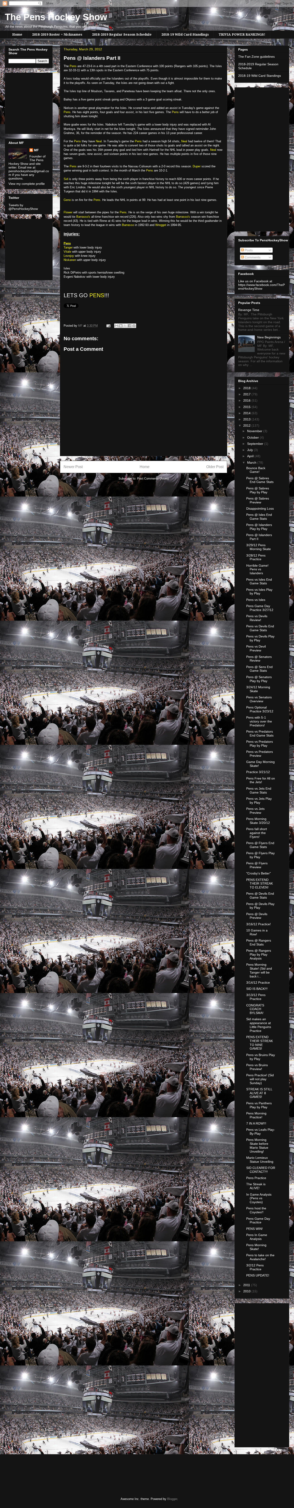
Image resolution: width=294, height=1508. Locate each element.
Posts (248, 250)
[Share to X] (125, 325)
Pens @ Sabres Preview (257, 500)
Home (17, 34)
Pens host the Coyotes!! (256, 1210)
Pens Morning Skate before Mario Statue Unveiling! (257, 1145)
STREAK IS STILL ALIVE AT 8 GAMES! (259, 1093)
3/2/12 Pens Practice (255, 1267)
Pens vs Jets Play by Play (259, 800)
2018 (247, 388)
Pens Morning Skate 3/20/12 (258, 821)
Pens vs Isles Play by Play (259, 591)
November (255, 431)
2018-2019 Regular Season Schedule (122, 34)
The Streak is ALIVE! (256, 1186)
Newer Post (73, 467)
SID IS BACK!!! (257, 989)
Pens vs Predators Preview (259, 753)
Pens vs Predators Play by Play (259, 743)
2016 (247, 400)
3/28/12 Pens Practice (256, 557)
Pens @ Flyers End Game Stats (260, 845)
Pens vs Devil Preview (256, 648)
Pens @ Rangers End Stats (258, 942)
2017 (247, 394)
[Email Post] (108, 325)
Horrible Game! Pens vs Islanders (257, 569)
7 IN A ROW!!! (256, 1123)
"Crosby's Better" (258, 873)
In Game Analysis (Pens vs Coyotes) (258, 1198)
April (250, 456)
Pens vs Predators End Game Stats (260, 733)
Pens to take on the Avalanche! (260, 1257)
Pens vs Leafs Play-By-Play (260, 1131)
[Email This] (116, 325)
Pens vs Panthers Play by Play (259, 1105)
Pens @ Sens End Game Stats (259, 669)
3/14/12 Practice (258, 982)
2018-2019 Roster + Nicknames (57, 34)
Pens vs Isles (255, 600)
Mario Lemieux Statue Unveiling (259, 1159)
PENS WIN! (254, 1229)
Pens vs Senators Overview (259, 699)
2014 (247, 413)
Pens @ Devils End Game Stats (260, 895)
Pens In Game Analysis (256, 1237)
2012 (247, 425)
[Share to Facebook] (129, 325)
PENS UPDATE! (257, 1275)
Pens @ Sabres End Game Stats (260, 480)
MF (36, 150)
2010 (247, 1291)
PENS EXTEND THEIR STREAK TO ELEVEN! (259, 883)
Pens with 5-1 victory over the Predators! (259, 721)
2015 (247, 407)
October (253, 437)
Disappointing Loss (260, 508)
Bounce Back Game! (255, 470)
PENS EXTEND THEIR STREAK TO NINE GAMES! (259, 1042)
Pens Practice (256, 1178)
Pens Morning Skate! (256, 1247)
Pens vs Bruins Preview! (257, 1067)
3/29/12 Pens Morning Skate (258, 547)
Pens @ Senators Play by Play (259, 679)
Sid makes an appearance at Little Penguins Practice (258, 1024)
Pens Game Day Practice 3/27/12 (259, 608)
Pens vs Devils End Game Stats (260, 628)
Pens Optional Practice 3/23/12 (259, 709)
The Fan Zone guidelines (256, 56)
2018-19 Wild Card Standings (185, 34)
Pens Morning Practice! (256, 1115)
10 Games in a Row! (257, 932)
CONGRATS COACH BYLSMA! (255, 1009)
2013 (247, 419)
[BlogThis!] (121, 325)
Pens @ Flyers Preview (257, 865)
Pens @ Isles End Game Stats (259, 516)
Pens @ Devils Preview (256, 916)
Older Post (214, 467)
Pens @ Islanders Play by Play (259, 527)
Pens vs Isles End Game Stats (259, 581)
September (255, 444)
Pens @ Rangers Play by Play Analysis (258, 954)
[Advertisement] (22, 102)
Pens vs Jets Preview (255, 810)
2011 (247, 1285)
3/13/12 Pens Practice (256, 997)
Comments (252, 257)
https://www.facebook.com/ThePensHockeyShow (261, 286)
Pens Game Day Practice (258, 1220)
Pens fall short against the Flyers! (256, 833)
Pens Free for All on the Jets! (260, 780)
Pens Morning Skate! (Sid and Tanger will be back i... (259, 970)
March (252, 462)
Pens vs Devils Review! (256, 618)
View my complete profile (26, 184)
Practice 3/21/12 (258, 772)
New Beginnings (269, 337)
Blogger (172, 1499)
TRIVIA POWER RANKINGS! (242, 34)
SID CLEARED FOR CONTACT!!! (260, 1170)
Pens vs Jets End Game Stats (258, 790)
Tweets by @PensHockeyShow (23, 207)
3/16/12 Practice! (258, 924)
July (250, 450)
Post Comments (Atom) (153, 478)
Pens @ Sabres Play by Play (257, 490)
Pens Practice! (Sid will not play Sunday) (260, 1079)
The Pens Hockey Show (56, 17)
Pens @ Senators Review (259, 659)
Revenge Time (248, 310)
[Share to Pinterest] (134, 325)
